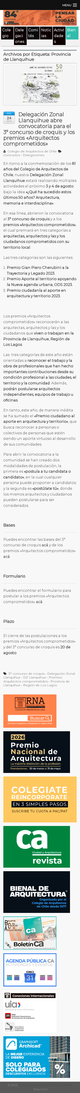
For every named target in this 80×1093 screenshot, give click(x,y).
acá (45, 545)
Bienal (71, 33)
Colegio (6, 33)
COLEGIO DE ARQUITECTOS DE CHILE (45, 1085)
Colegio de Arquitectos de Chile (32, 151)
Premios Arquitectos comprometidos (32, 679)
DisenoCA (40, 1089)
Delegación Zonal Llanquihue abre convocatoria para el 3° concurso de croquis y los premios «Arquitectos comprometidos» (39, 129)
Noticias (46, 33)
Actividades (59, 35)
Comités (33, 33)
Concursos (11, 155)
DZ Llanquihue (34, 677)
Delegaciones (19, 35)
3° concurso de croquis (26, 674)
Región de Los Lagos (40, 685)
